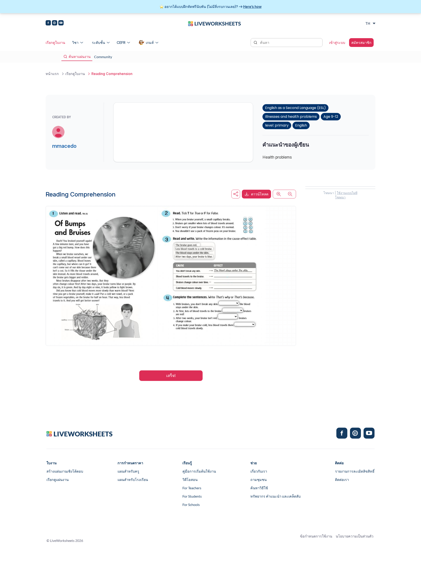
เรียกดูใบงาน (55, 42)
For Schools (191, 504)
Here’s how (252, 6)
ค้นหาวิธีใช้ (259, 488)
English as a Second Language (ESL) (295, 107)
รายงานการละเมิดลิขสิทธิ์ (355, 471)
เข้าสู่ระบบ (337, 42)
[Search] (256, 42)
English (301, 125)
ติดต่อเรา (342, 479)
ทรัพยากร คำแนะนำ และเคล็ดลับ (275, 496)
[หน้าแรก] (214, 23)
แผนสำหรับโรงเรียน (133, 479)
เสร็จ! (171, 375)
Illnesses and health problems (291, 116)
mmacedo (64, 146)
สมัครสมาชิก (361, 42)
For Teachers (191, 488)
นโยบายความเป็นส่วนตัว (354, 536)
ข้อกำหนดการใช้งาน (316, 536)
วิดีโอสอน (190, 479)
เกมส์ (150, 42)
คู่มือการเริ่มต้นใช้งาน (199, 471)
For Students (192, 496)
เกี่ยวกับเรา (258, 471)
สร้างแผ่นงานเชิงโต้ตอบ (64, 471)
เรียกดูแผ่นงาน (57, 479)
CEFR (121, 42)
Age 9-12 (330, 116)
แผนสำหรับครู (128, 471)
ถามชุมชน (258, 479)
